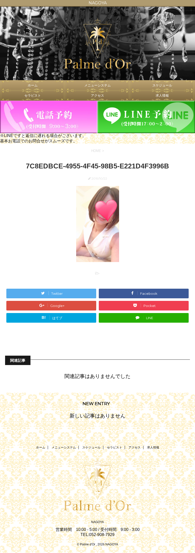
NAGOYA (97, 522)
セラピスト (32, 95)
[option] (97, 43)
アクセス (97, 95)
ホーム (33, 85)
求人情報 (162, 95)
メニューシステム (97, 85)
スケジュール (162, 85)
